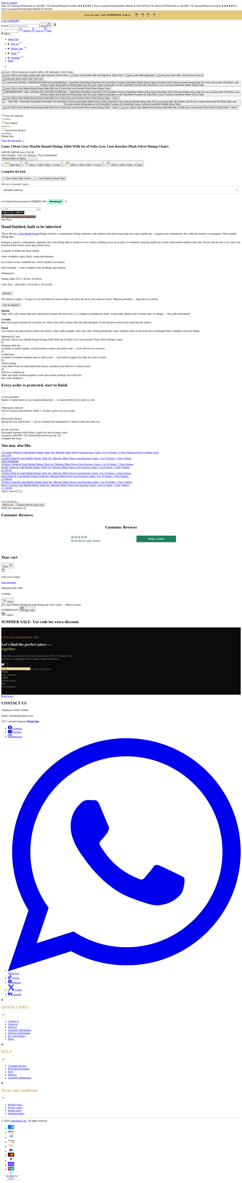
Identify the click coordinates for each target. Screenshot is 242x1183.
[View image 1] (35, 75)
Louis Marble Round (29, 233)
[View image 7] (56, 88)
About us (12, 1024)
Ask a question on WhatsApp (20, 216)
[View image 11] (60, 107)
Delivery (7, 293)
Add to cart (8, 505)
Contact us (13, 1021)
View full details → (10, 501)
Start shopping (8, 582)
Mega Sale (13, 39)
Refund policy (15, 1104)
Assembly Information (19, 1077)
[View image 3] (140, 75)
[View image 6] (121, 84)
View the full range (13, 140)
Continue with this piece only (30, 505)
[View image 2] (96, 75)
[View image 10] (121, 103)
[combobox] (24, 26)
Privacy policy (15, 1107)
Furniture (15, 57)
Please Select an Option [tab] (14, 158)
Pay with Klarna (16, 1036)
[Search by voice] (55, 25)
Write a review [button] (156, 538)
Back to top (7, 696)
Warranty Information (19, 1033)
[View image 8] (121, 93)
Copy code (29, 610)
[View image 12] (179, 107)
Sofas (13, 53)
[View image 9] (60, 98)
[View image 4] (180, 75)
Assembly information (19, 1030)
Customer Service (17, 1065)
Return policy (15, 1110)
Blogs (11, 1039)
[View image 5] (22, 79)
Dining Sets (17, 48)
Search (4, 25)
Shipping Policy (16, 1113)
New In (15, 44)
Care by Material (11, 305)
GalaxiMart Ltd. (18, 1120)
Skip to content (9, 2)
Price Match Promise (18, 1068)
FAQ (10, 1071)
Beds (10, 60)
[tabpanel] (121, 163)
